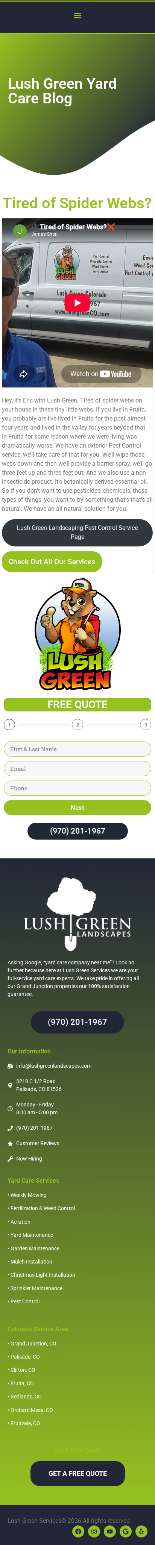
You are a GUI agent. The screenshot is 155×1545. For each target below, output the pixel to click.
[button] (77, 15)
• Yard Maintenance (30, 1235)
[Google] (126, 1531)
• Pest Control (24, 1301)
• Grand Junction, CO (32, 1344)
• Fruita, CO (21, 1383)
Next (77, 807)
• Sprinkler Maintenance (35, 1288)
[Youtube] (110, 1531)
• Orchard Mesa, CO (30, 1410)
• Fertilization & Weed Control (41, 1208)
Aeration (20, 1222)
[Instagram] (94, 1531)
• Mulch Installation (30, 1262)
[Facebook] (78, 1531)
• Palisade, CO (24, 1357)
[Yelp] (141, 1531)
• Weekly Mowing (27, 1195)
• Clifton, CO (21, 1370)
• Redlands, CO (25, 1397)
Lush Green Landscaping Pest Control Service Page (77, 532)
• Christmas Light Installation (41, 1275)
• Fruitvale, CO (24, 1423)
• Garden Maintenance (33, 1248)
